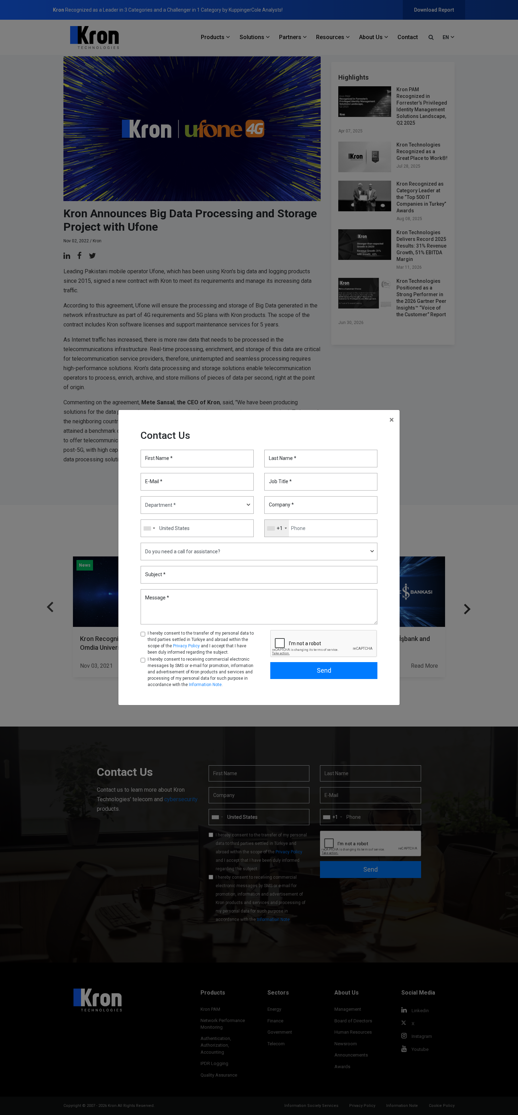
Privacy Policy (186, 645)
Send (324, 670)
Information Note (205, 684)
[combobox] (277, 528)
